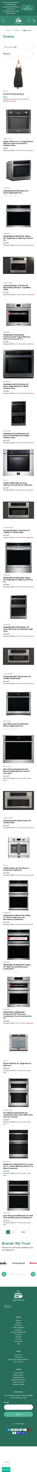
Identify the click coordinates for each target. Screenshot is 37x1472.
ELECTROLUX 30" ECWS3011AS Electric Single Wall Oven (15, 725)
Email (6, 1402)
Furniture (18, 1334)
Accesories (19, 1341)
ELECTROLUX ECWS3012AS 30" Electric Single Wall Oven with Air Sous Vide (16, 771)
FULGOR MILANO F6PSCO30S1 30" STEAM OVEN (17, 822)
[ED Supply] (18, 20)
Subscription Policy (18, 1380)
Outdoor (18, 1337)
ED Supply (21, 1424)
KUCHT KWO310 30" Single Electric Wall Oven (17, 1064)
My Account (18, 1362)
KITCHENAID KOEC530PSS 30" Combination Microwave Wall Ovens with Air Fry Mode (18, 1115)
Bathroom (18, 1325)
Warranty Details (18, 1384)
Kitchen (18, 1321)
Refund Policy (18, 1375)
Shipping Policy (18, 1377)
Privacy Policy (18, 1373)
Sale (18, 1344)
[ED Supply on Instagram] (5, 1308)
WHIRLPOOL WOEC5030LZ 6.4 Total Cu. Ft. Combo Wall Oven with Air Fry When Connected (18, 1166)
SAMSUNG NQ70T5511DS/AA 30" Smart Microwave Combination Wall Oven (17, 629)
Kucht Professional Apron (13, 94)
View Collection (27, 8)
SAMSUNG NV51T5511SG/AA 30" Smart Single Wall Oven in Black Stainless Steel (16, 386)
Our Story (18, 1355)
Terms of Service (18, 1382)
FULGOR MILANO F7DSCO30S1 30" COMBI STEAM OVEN (17, 677)
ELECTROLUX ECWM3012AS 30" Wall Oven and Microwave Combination (18, 1217)
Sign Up (18, 1414)
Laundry (19, 1323)
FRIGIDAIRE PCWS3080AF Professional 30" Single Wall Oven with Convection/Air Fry (16, 337)
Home (8, 30)
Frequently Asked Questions (18, 1359)
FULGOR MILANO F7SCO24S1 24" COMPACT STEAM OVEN (16, 531)
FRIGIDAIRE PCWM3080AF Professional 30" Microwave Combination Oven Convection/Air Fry (17, 1015)
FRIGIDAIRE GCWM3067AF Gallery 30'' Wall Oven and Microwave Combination (17, 967)
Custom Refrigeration (18, 1332)
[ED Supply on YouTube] (9, 1308)
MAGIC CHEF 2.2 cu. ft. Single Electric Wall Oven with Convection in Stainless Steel (18, 143)
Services (18, 1339)
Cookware (18, 1330)
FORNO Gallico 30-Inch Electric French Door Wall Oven (16, 869)
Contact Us (18, 1357)
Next (23, 1232)
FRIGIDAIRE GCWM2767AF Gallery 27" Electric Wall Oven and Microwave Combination (17, 917)
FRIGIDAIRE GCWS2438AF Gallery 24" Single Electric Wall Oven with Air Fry (18, 580)
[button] (3, 1274)
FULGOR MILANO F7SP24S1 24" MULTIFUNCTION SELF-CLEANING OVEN (16, 287)
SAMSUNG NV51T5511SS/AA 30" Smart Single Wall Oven (16, 192)
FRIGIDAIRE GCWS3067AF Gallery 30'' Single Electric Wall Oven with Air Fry (18, 238)
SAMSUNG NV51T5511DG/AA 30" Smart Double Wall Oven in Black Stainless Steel (16, 436)
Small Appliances (19, 1328)
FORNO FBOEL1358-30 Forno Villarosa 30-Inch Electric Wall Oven (17, 484)
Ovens (16, 30)
